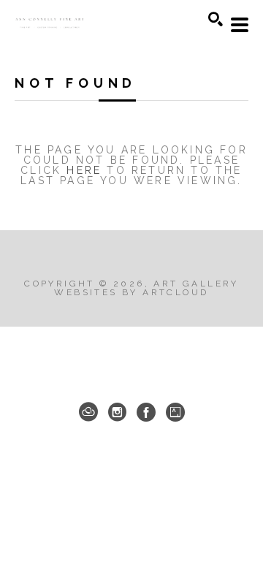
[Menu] (239, 25)
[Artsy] (175, 412)
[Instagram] (117, 412)
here (84, 170)
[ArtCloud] (88, 412)
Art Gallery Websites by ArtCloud (146, 287)
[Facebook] (146, 412)
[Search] (215, 19)
